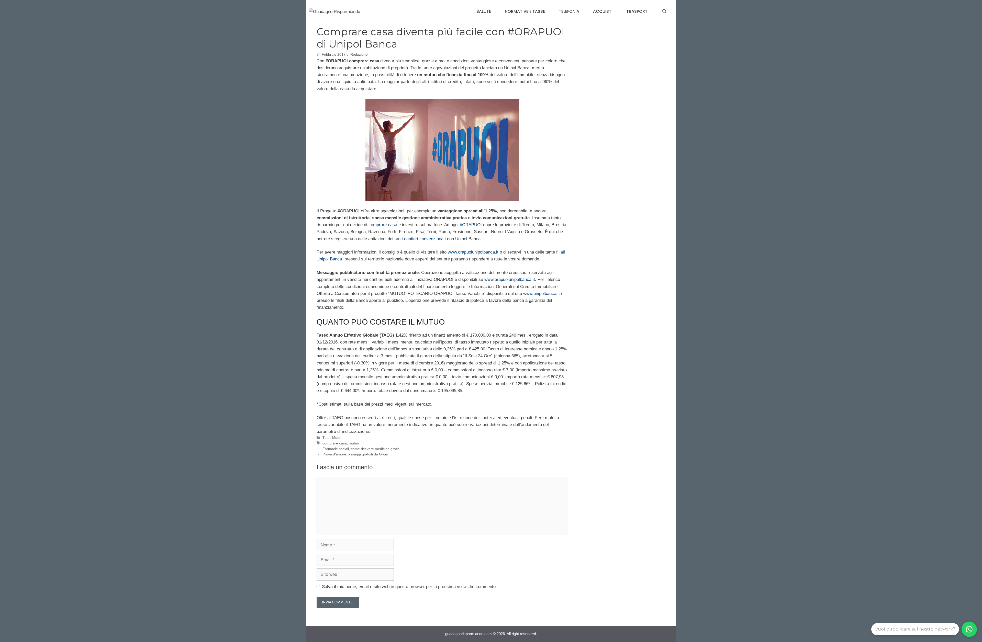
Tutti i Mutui (331, 437)
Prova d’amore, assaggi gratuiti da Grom (355, 454)
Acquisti (602, 11)
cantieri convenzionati (425, 238)
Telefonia (569, 11)
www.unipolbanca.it (541, 293)
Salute (483, 11)
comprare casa (383, 224)
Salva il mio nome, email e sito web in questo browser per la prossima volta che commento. (409, 586)
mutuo (354, 443)
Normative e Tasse (525, 11)
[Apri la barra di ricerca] (664, 11)
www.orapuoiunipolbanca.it (473, 252)
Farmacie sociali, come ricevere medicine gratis (360, 449)
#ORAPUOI (471, 224)
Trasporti (637, 11)
